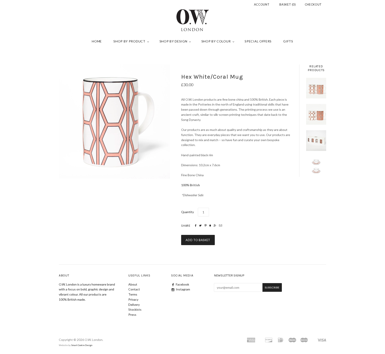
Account (262, 4)
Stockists (134, 309)
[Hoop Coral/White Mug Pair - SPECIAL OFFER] (316, 114)
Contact (134, 289)
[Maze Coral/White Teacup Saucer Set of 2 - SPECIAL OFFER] (316, 166)
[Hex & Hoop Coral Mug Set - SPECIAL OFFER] (316, 140)
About (132, 284)
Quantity (187, 212)
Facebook (182, 284)
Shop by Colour (216, 41)
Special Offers (258, 41)
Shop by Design (173, 41)
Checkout (313, 4)
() (287, 4)
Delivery (134, 304)
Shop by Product (129, 41)
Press (132, 314)
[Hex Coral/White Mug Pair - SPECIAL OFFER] (316, 88)
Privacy (133, 299)
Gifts (288, 41)
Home (97, 41)
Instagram (183, 289)
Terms (132, 294)
